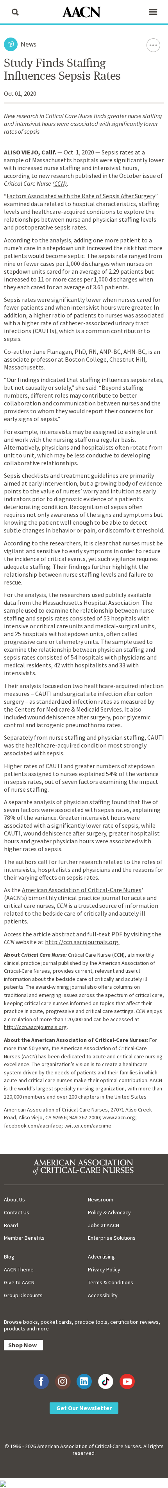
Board (11, 1225)
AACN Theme (19, 1269)
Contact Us (16, 1212)
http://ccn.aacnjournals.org (35, 1027)
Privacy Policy (104, 1269)
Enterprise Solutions (112, 1237)
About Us (14, 1199)
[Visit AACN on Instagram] (62, 1381)
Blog (9, 1256)
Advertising (101, 1256)
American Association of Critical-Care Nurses (81, 890)
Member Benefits (24, 1237)
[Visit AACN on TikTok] (105, 1381)
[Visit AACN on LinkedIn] (84, 1381)
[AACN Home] (84, 12)
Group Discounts (23, 1295)
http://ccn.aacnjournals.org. (82, 942)
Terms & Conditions (110, 1282)
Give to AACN (19, 1282)
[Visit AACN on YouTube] (127, 1381)
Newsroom (100, 1199)
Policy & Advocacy (109, 1212)
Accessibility (103, 1295)
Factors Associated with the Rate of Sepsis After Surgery (81, 196)
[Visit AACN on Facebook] (41, 1381)
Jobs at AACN (103, 1225)
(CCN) (59, 183)
